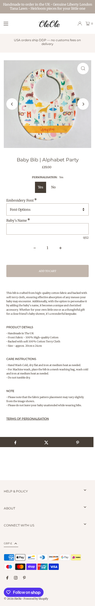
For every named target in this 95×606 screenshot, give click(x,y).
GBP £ (8, 543)
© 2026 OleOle (13, 598)
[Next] (83, 104)
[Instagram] (15, 578)
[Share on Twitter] (46, 442)
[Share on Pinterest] (77, 442)
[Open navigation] (18, 23)
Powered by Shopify (36, 598)
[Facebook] (7, 578)
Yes (40, 187)
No (53, 187)
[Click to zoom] (83, 68)
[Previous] (12, 104)
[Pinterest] (24, 578)
